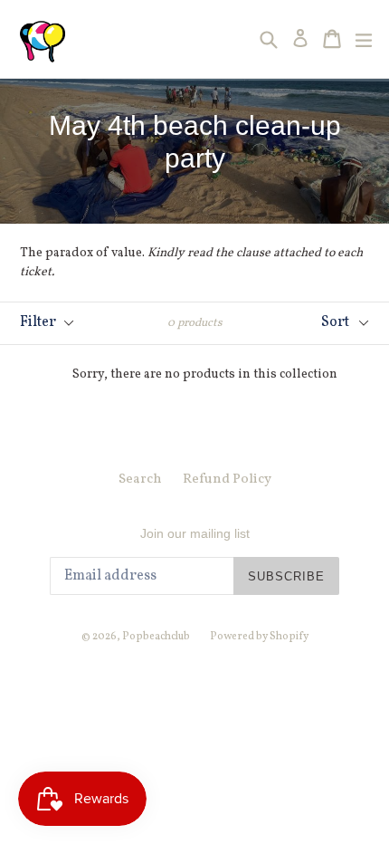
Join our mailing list (195, 533)
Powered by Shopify (259, 636)
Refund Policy (227, 479)
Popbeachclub (157, 636)
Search (140, 479)
